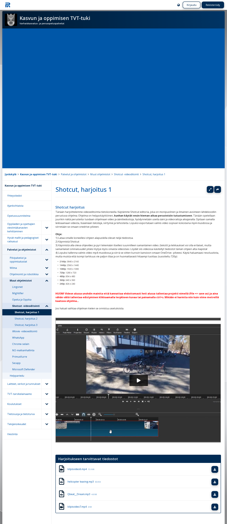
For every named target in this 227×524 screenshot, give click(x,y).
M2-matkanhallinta (23, 350)
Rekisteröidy (213, 5)
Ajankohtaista (15, 205)
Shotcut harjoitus (70, 207)
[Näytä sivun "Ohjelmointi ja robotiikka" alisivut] (47, 274)
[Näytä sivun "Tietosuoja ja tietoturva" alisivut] (47, 414)
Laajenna (213, 189)
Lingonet (17, 287)
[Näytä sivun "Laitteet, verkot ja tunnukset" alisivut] (47, 384)
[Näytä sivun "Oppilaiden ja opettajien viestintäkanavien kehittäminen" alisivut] (47, 227)
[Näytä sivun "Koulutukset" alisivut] (47, 404)
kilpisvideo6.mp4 (80, 469)
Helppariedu (17, 375)
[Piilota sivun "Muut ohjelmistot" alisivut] (47, 280)
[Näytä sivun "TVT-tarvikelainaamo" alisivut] (47, 394)
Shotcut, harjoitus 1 (154, 174)
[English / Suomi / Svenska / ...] (178, 5)
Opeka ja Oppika (21, 299)
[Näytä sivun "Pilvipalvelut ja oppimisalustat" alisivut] (47, 260)
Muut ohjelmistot (100, 174)
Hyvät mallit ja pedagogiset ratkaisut (23, 239)
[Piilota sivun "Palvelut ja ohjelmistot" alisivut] (47, 250)
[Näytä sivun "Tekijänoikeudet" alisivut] (47, 424)
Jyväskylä (10, 174)
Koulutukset (14, 404)
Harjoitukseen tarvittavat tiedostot (88, 458)
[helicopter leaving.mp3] (61, 481)
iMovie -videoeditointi (24, 331)
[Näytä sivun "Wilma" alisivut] (47, 268)
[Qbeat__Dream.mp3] (61, 494)
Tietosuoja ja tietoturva (21, 414)
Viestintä (12, 434)
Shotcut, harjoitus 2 (26, 318)
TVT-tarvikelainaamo (19, 394)
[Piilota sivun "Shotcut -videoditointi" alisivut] (47, 306)
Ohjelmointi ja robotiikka (24, 274)
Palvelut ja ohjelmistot (73, 174)
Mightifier (18, 293)
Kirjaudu (191, 5)
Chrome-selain (20, 344)
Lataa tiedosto (217, 469)
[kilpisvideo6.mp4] (61, 469)
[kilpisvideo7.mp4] (61, 507)
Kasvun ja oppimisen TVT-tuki (38, 174)
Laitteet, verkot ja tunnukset (23, 384)
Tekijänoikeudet (16, 424)
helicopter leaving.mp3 (84, 481)
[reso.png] (68, 286)
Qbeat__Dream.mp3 (82, 494)
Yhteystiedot (14, 195)
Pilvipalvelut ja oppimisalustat (18, 259)
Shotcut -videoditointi (126, 174)
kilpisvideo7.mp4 (79, 507)
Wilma (13, 268)
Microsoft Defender (23, 369)
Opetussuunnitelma (18, 215)
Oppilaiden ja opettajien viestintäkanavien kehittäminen (21, 227)
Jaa (217, 189)
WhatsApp (18, 337)
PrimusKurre (19, 356)
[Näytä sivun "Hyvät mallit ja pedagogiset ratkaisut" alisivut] (47, 240)
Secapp (16, 363)
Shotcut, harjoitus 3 (26, 325)
